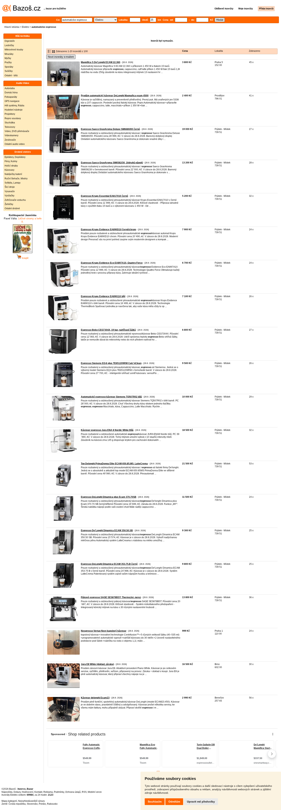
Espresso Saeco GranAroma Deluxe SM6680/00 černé (110, 129)
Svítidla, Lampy (12, 182)
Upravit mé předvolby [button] (201, 801)
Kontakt (38, 792)
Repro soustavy (13, 118)
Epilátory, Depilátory (15, 157)
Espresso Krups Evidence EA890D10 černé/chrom (108, 229)
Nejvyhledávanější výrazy (31, 801)
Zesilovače (10, 140)
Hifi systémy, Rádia (14, 105)
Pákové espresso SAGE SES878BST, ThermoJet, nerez (111, 597)
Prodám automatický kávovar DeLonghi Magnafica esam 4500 (115, 95)
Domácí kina (11, 92)
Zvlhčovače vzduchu (15, 200)
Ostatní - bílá (11, 75)
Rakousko (52, 804)
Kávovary (9, 170)
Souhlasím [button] (155, 801)
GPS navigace (12, 101)
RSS (84, 792)
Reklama (48, 792)
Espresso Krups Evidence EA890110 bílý (103, 296)
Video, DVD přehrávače (17, 131)
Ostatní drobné (12, 208)
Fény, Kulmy (11, 161)
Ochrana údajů (73, 792)
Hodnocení (27, 792)
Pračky (8, 62)
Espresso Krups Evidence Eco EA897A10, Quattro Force (112, 263)
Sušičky (9, 71)
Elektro (25, 27)
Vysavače (10, 191)
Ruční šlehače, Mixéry (16, 178)
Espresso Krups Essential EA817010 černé (104, 196)
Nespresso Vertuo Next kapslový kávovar (103, 631)
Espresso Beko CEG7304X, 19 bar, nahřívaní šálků (108, 330)
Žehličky (9, 204)
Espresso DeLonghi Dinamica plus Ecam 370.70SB (108, 497)
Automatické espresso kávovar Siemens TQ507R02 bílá (111, 396)
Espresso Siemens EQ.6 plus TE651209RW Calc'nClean (111, 363)
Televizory (10, 127)
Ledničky (9, 45)
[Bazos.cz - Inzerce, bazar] (21, 10)
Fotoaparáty (11, 97)
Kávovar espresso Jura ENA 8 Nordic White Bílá (107, 430)
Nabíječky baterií (13, 174)
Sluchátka (10, 122)
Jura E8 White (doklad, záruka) (97, 664)
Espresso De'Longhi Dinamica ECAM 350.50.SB (107, 530)
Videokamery (11, 135)
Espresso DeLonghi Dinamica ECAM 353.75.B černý (109, 564)
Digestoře (10, 41)
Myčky (8, 58)
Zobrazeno (254, 51)
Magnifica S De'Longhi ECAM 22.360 (100, 62)
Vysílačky (9, 195)
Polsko (42, 804)
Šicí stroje (10, 187)
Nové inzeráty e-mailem (61, 56)
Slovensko (32, 804)
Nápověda (7, 792)
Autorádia (10, 88)
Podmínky (59, 792)
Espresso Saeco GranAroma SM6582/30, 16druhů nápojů (112, 162)
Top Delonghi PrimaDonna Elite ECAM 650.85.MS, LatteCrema (114, 463)
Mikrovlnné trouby (14, 49)
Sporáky (9, 67)
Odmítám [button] (174, 801)
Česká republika (17, 804)
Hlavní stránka (11, 27)
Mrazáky (9, 54)
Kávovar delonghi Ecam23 (95, 697)
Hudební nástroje (14, 109)
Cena (185, 51)
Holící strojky (11, 165)
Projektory (10, 114)
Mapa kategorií (9, 801)
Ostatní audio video (15, 144)
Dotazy (17, 792)
